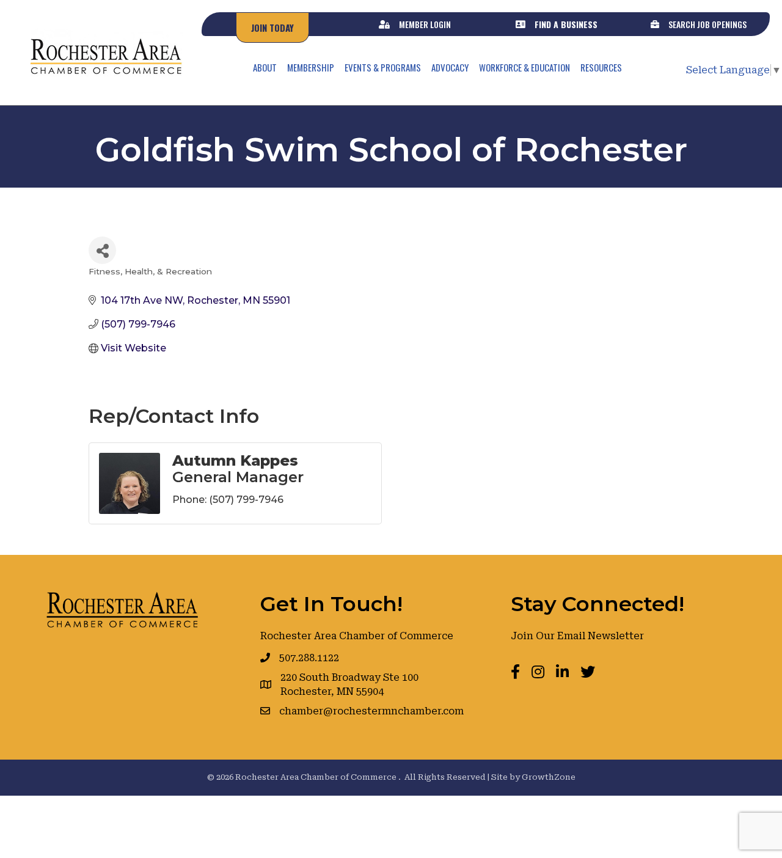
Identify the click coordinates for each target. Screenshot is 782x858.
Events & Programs (383, 67)
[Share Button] (102, 250)
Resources (601, 67)
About (265, 67)
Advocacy (450, 67)
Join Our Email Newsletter (577, 636)
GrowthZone (549, 777)
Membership (310, 67)
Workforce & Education (524, 67)
